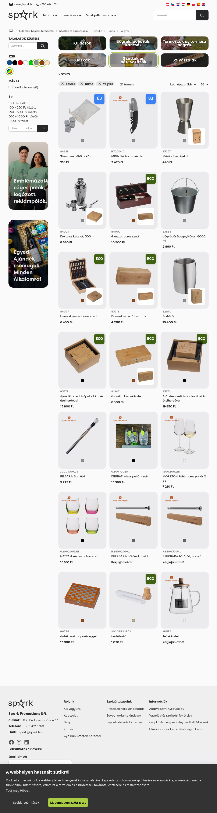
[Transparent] (133, 620)
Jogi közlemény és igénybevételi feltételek (179, 722)
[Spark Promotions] (23, 15)
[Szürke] (36, 62)
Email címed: (17, 757)
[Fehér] (25, 62)
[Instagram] (19, 742)
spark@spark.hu (30, 732)
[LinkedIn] (27, 742)
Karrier (68, 729)
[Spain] (198, 4)
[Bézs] (47, 62)
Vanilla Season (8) (26, 87)
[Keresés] (42, 45)
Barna (89, 84)
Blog (67, 722)
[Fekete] (14, 62)
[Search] (202, 15)
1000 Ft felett (18, 121)
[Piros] (20, 62)
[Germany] (188, 4)
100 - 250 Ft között (22, 107)
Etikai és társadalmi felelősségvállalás (175, 729)
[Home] (11, 31)
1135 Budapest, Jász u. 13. (41, 720)
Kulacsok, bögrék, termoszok (36, 31)
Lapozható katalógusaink (124, 722)
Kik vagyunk (72, 709)
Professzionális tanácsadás (125, 709)
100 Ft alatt (16, 103)
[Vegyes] (9, 71)
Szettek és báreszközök (73, 31)
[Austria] (168, 4)
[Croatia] (178, 4)
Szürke (70, 84)
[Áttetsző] (184, 460)
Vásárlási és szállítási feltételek (170, 715)
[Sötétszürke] (133, 540)
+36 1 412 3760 (49, 4)
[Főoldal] (33, 703)
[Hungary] (183, 4)
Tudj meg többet (17, 790)
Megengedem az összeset (68, 803)
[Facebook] (11, 742)
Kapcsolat (71, 715)
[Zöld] (31, 62)
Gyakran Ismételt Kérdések (83, 736)
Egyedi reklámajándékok (124, 715)
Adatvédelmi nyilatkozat (166, 709)
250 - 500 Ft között (22, 112)
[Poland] (193, 4)
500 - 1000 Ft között (23, 116)
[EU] (205, 4)
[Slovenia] (173, 4)
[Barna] (42, 62)
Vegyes (108, 84)
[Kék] (9, 62)
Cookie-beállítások (26, 803)
